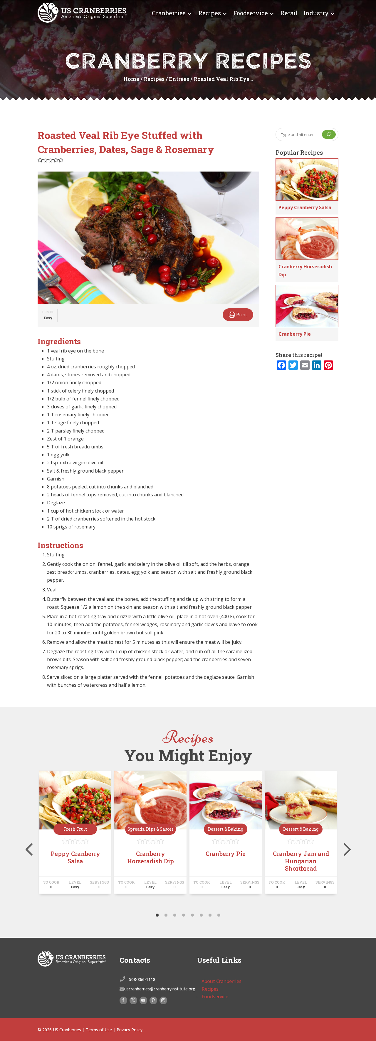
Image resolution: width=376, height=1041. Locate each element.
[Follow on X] (133, 1000)
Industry (316, 13)
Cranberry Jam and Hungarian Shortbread (301, 861)
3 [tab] (175, 915)
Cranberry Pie (294, 334)
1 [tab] (157, 915)
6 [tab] (201, 915)
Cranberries (169, 13)
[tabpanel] (75, 834)
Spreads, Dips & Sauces (150, 829)
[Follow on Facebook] (123, 1000)
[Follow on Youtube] (143, 1000)
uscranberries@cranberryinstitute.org (159, 989)
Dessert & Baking (225, 829)
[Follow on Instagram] (163, 1000)
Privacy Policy (129, 1029)
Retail (289, 13)
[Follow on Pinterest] (153, 1000)
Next (343, 838)
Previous (33, 838)
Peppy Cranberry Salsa (304, 207)
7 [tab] (210, 915)
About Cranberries (221, 981)
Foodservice (251, 13)
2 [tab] (166, 915)
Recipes (209, 13)
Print (241, 314)
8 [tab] (219, 915)
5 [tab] (192, 915)
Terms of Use (99, 1029)
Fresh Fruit (75, 829)
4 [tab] (184, 915)
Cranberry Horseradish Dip (150, 857)
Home (131, 78)
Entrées (179, 78)
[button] (40, 160)
